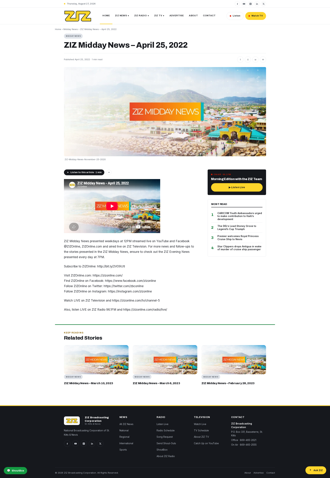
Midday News (70, 29)
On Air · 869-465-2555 (244, 444)
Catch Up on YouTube (206, 443)
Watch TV (257, 16)
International (126, 443)
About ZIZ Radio (166, 456)
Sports (123, 449)
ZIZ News (121, 15)
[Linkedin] (257, 3)
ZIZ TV (158, 15)
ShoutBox (162, 449)
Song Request (165, 436)
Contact (209, 15)
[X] (263, 3)
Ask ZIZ (318, 470)
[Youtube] (243, 3)
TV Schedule (201, 430)
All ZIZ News (126, 424)
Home (106, 15)
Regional (124, 436)
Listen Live (162, 424)
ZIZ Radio (140, 15)
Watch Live (200, 424)
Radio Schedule (166, 430)
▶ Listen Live (237, 187)
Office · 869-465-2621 (243, 440)
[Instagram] (250, 3)
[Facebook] (237, 3)
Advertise (176, 15)
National (124, 430)
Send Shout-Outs (166, 443)
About (193, 15)
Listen (236, 16)
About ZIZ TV (201, 436)
